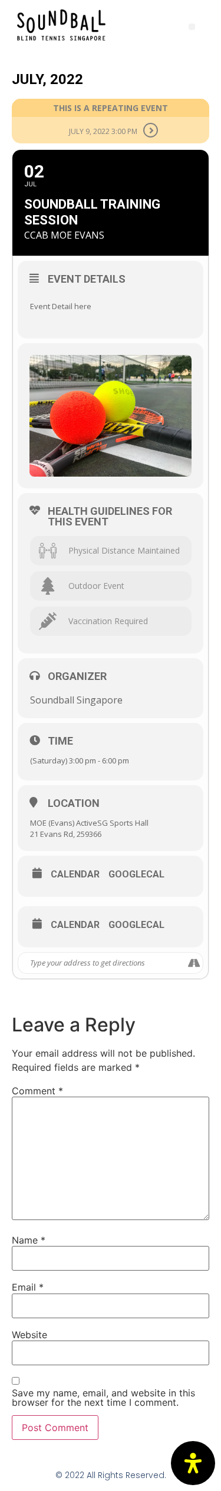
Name (28, 1240)
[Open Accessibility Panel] (193, 1463)
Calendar (75, 874)
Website (29, 1334)
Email (28, 1287)
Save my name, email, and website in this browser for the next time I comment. (103, 1397)
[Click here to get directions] (193, 963)
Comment (37, 1090)
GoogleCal (136, 874)
